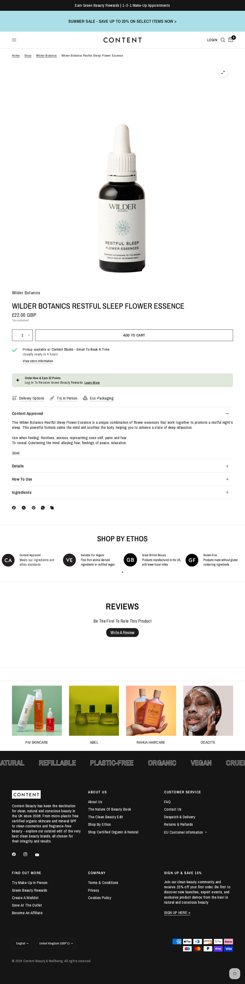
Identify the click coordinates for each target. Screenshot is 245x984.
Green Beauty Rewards (29, 890)
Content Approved (27, 413)
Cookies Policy (99, 897)
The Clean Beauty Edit (105, 816)
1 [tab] (122, 572)
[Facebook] (15, 508)
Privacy (93, 890)
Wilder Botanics (46, 55)
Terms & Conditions (103, 882)
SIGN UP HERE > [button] (177, 912)
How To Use (22, 479)
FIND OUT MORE (26, 873)
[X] (25, 508)
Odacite (208, 742)
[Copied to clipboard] (53, 508)
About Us (95, 801)
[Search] (223, 40)
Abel (94, 742)
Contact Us (173, 809)
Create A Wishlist (25, 897)
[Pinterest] (35, 508)
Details (18, 466)
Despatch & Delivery (179, 816)
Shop (28, 55)
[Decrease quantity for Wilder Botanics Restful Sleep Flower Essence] (15, 335)
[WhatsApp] (44, 508)
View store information (38, 361)
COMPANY (97, 873)
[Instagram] (28, 854)
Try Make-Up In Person (30, 882)
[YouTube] (40, 855)
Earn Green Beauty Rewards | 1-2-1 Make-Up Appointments (122, 5)
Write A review (122, 632)
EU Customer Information (183, 832)
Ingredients (22, 492)
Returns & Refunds (178, 824)
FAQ (167, 801)
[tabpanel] (30, 560)
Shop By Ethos (99, 824)
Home (16, 55)
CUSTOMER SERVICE (182, 792)
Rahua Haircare (151, 742)
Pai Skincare (37, 742)
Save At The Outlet (27, 905)
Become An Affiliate (27, 912)
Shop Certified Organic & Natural (113, 832)
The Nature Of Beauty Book (109, 809)
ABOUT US (97, 792)
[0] (230, 40)
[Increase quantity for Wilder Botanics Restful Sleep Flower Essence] (29, 335)
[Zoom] (223, 72)
